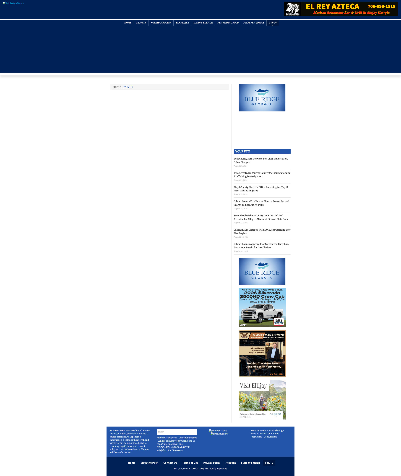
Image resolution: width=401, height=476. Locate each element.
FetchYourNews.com (167, 437)
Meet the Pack (149, 462)
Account (231, 462)
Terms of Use (190, 462)
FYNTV (273, 22)
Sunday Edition (203, 22)
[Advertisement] (200, 49)
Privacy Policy (211, 462)
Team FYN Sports (253, 22)
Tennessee (182, 22)
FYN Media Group (228, 22)
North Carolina (161, 22)
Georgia (141, 22)
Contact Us (170, 462)
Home (127, 22)
